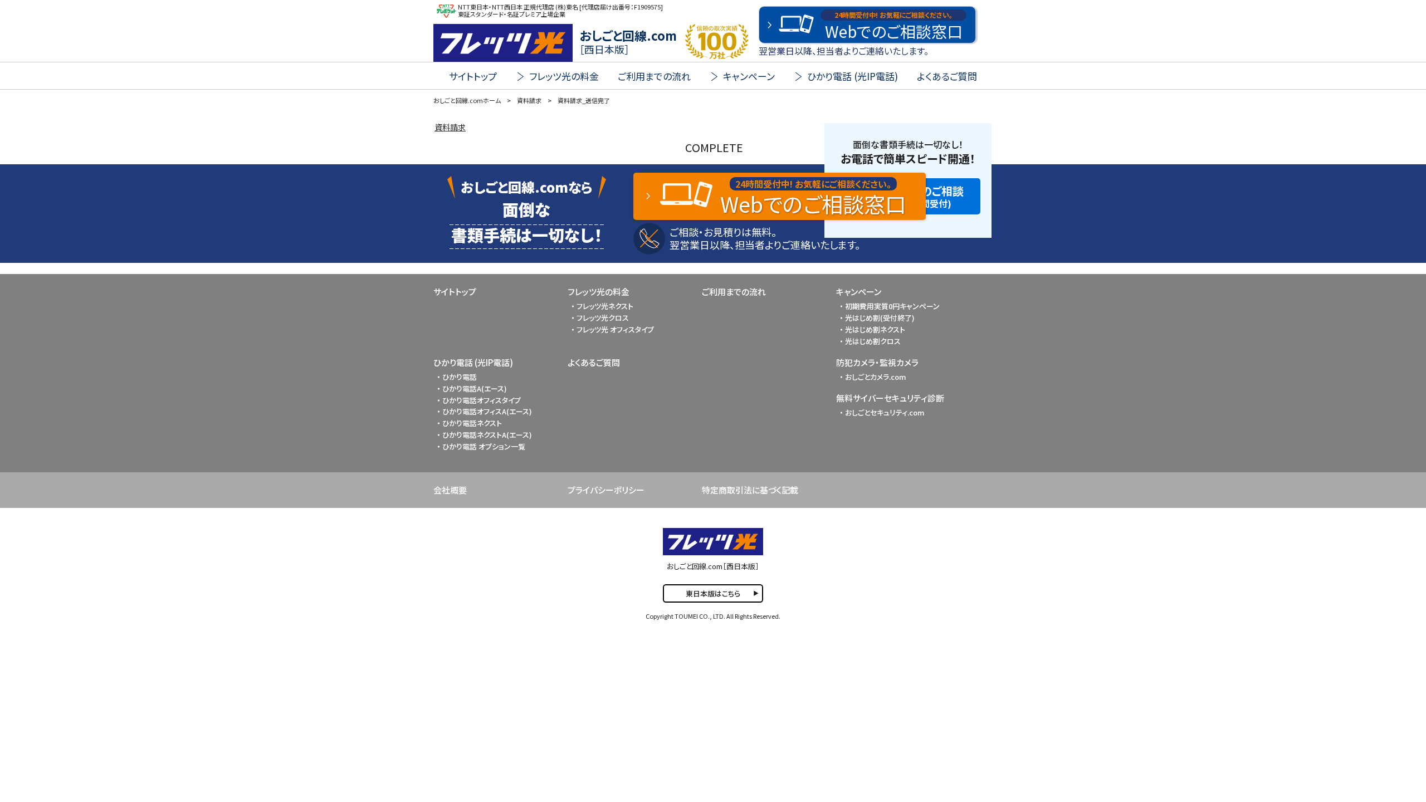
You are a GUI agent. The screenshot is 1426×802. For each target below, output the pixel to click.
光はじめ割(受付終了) (880, 317)
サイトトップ (473, 76)
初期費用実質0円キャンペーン (892, 306)
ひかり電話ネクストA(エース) (487, 434)
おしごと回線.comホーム (467, 100)
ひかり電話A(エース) (474, 388)
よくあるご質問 (947, 76)
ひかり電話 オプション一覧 (483, 446)
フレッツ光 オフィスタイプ (615, 329)
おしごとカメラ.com (875, 376)
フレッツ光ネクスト (605, 306)
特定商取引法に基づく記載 (750, 490)
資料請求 (450, 127)
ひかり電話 (459, 376)
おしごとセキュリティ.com (885, 412)
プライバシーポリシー (606, 490)
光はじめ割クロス (873, 341)
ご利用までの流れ (654, 76)
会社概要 (450, 490)
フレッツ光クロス (603, 317)
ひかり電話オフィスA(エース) (487, 411)
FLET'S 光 (503, 43)
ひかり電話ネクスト (472, 423)
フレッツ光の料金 (598, 291)
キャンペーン (858, 291)
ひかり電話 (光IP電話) (473, 362)
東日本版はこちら (713, 593)
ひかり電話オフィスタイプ (481, 400)
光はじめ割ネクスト (875, 329)
